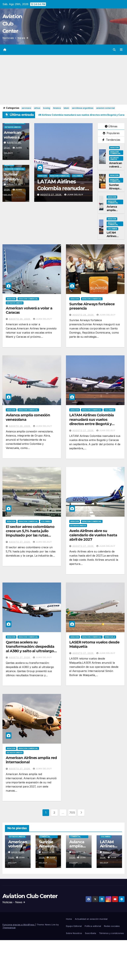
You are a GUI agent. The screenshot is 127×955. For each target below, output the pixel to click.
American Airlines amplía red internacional (31, 760)
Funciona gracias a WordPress (18, 924)
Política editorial (93, 926)
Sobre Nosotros (74, 933)
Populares (113, 133)
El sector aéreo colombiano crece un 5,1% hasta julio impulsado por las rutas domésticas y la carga (30, 533)
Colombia (77, 176)
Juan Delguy (75, 194)
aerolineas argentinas (82, 108)
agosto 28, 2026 (20, 319)
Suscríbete (90, 933)
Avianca (57, 108)
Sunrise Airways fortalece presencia (12, 181)
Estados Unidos (13, 127)
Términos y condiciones (111, 933)
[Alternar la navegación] (121, 49)
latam (66, 108)
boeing (46, 108)
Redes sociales (112, 926)
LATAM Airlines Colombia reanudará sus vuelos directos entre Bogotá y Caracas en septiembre (91, 421)
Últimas (112, 126)
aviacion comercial (105, 108)
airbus (37, 108)
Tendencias (112, 139)
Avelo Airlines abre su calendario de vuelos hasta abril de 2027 (93, 535)
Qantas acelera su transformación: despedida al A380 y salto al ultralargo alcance (30, 649)
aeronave (26, 108)
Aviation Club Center (12, 23)
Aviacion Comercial (14, 123)
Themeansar (9, 927)
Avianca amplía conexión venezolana (114, 212)
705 (72, 812)
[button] (114, 49)
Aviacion (9, 165)
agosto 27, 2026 (51, 194)
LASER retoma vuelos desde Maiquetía (94, 644)
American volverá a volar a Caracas (115, 168)
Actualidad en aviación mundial (91, 919)
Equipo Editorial (74, 926)
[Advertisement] (63, 80)
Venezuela (110, 637)
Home (69, 919)
